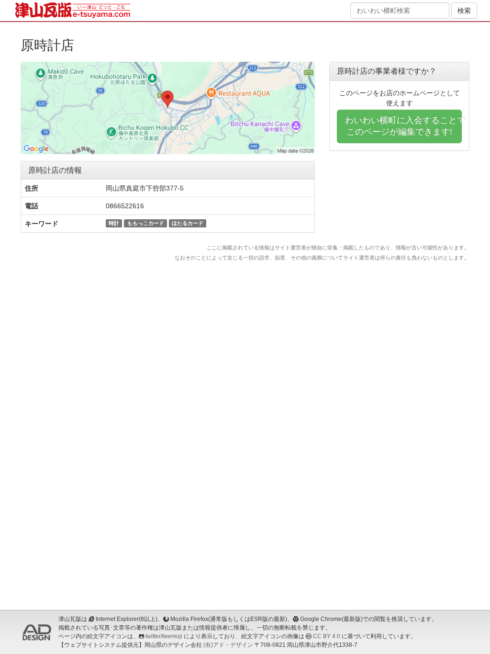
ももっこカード (145, 223)
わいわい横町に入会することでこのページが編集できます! (403, 125)
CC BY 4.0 (326, 636)
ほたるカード (187, 223)
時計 (114, 223)
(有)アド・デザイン (228, 645)
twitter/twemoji (163, 636)
